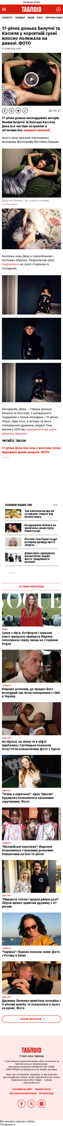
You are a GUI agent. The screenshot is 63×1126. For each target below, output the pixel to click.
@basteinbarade (12, 204)
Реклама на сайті (22, 1089)
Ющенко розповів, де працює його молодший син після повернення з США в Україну (31, 692)
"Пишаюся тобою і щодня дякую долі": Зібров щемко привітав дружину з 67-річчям (30, 903)
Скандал (20, 17)
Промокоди (46, 1093)
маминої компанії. (37, 130)
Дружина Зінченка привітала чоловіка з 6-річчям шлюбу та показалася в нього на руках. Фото (31, 1004)
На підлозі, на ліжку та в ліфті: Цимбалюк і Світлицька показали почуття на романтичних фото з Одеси (31, 745)
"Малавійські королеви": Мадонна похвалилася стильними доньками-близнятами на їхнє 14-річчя (28, 850)
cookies (30, 1121)
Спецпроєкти (43, 1089)
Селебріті (7, 17)
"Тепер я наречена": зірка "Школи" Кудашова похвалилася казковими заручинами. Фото (28, 797)
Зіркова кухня (53, 17)
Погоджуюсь (7, 1124)
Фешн (30, 17)
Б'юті (40, 17)
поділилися (10, 264)
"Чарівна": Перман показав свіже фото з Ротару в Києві (31, 953)
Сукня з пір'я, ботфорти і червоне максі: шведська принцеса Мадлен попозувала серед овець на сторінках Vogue (30, 638)
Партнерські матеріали (23, 1093)
